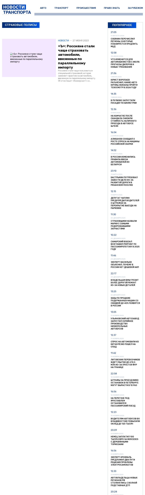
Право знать (112, 8)
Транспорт (61, 8)
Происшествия (86, 8)
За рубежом (135, 8)
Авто (43, 8)
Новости (63, 41)
